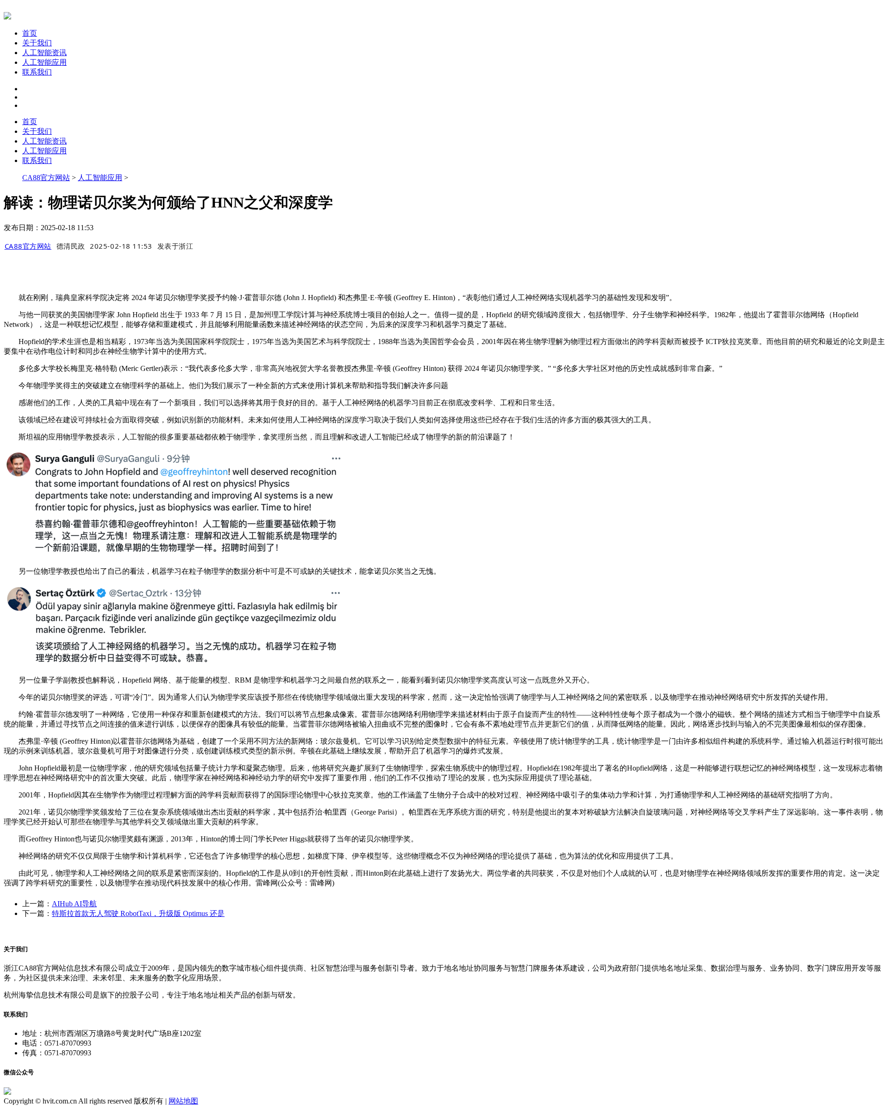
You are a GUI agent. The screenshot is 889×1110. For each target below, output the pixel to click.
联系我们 (37, 72)
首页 (29, 33)
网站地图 (183, 1101)
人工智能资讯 (44, 52)
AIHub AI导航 (74, 904)
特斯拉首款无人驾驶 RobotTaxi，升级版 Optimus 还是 (138, 913)
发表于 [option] (175, 246)
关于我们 (37, 43)
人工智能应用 (44, 62)
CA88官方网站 (46, 178)
